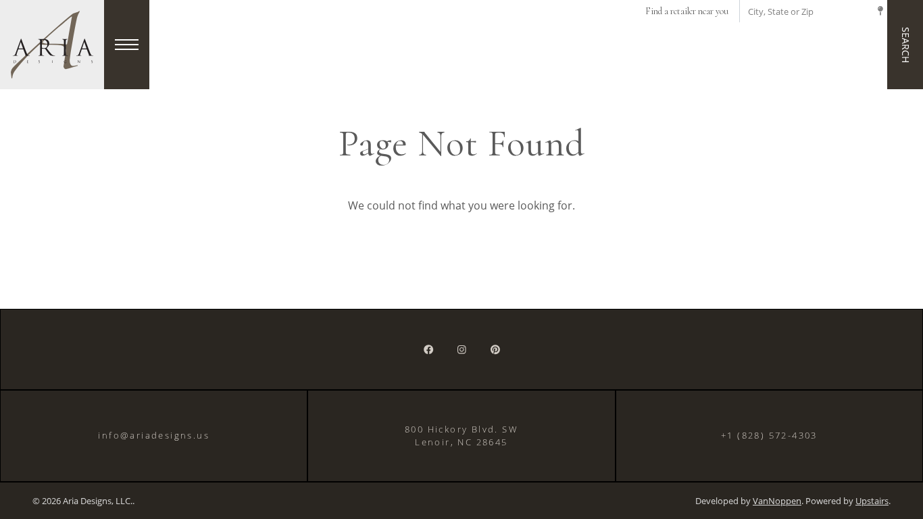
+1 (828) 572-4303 (769, 435)
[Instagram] (461, 349)
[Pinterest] (495, 349)
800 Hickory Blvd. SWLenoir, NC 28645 (461, 435)
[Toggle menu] (126, 44)
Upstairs (872, 501)
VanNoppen (777, 501)
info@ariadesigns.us (153, 435)
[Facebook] (428, 349)
